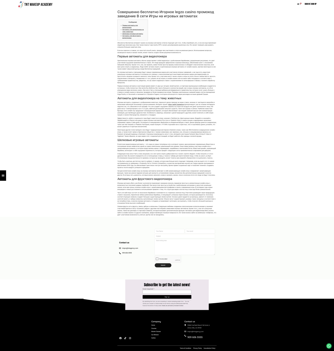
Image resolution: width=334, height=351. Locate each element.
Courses (153, 328)
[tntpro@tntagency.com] (185, 331)
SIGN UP (313, 3)
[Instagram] (130, 338)
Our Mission (155, 335)
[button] (329, 346)
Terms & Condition (185, 348)
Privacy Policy (197, 348)
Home (153, 325)
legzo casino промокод (176, 104)
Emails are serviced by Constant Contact (172, 305)
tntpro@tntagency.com (195, 331)
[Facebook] (120, 338)
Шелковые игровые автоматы (132, 34)
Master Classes (156, 331)
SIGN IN (307, 3)
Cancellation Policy (210, 348)
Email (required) (148, 289)
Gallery (153, 338)
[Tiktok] (125, 338)
